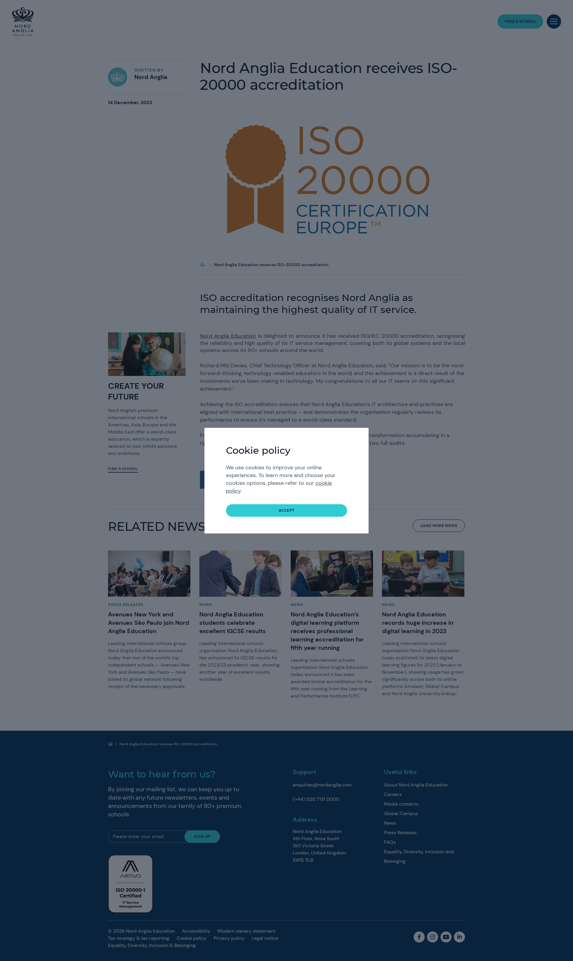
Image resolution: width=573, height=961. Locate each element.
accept (287, 510)
